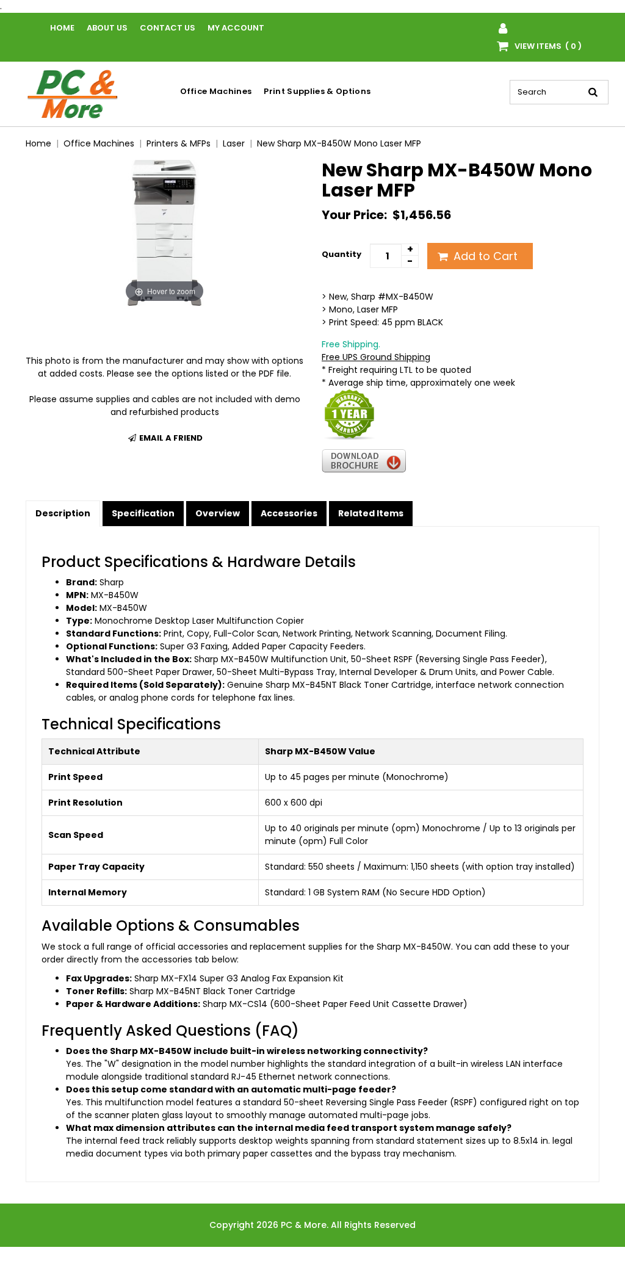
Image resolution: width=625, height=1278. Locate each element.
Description (62, 513)
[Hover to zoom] (164, 232)
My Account (236, 28)
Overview (217, 513)
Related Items (370, 513)
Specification (143, 513)
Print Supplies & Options (317, 91)
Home (62, 28)
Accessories (289, 513)
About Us (107, 28)
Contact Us (167, 28)
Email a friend (170, 438)
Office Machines (216, 91)
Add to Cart (484, 256)
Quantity (341, 254)
